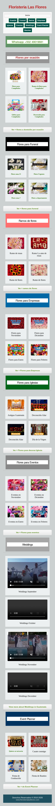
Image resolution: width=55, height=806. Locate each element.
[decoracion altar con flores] (16, 429)
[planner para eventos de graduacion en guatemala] (16, 766)
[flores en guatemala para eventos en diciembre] (39, 485)
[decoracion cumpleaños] (39, 105)
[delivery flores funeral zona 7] (16, 188)
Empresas (41, 20)
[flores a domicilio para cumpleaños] (16, 76)
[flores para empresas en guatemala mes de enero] (16, 350)
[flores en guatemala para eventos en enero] (16, 511)
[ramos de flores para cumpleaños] (39, 76)
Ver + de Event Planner (27, 787)
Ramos (31, 20)
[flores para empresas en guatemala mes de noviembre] (16, 323)
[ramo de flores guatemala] (39, 270)
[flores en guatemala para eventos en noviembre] (16, 485)
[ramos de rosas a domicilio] (16, 243)
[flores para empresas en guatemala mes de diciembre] (39, 323)
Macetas (27, 30)
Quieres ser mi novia (16, 751)
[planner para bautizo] (39, 766)
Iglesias (10, 25)
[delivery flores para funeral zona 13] (16, 164)
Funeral (22, 20)
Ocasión (13, 20)
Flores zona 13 (16, 174)
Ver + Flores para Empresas (27, 370)
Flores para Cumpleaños (16, 87)
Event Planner (42, 25)
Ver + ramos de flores (27, 288)
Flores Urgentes (39, 174)
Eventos (19, 25)
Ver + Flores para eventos (27, 532)
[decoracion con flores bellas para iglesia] (39, 405)
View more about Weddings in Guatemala (27, 707)
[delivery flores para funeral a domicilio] (39, 188)
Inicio (27, 15)
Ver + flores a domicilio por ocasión (27, 130)
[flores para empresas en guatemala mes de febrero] (39, 350)
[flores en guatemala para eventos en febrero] (39, 511)
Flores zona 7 (15, 198)
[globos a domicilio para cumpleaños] (16, 105)
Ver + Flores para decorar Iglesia (27, 450)
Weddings (30, 25)
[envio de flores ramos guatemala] (16, 270)
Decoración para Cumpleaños (39, 116)
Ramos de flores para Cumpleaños (39, 87)
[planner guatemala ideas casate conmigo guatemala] (39, 741)
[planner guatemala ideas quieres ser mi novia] (16, 741)
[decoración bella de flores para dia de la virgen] (39, 429)
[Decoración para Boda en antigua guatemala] (16, 405)
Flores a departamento (39, 198)
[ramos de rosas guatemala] (39, 243)
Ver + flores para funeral (27, 209)
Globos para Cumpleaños (16, 116)
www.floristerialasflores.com (27, 800)
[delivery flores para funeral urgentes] (39, 164)
